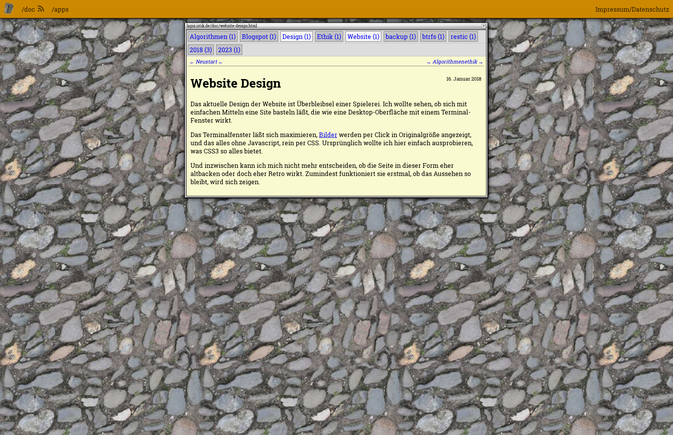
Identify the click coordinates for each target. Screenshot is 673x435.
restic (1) (463, 36)
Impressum (612, 9)
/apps (60, 9)
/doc (28, 9)
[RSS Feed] (41, 9)
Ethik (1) (329, 36)
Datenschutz (650, 9)
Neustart (206, 61)
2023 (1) (229, 50)
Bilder (328, 134)
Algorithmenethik (454, 61)
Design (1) (296, 36)
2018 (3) (201, 50)
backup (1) (401, 36)
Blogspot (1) (259, 36)
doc (214, 25)
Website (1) (363, 36)
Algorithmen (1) (213, 36)
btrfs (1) (433, 36)
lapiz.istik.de (198, 25)
